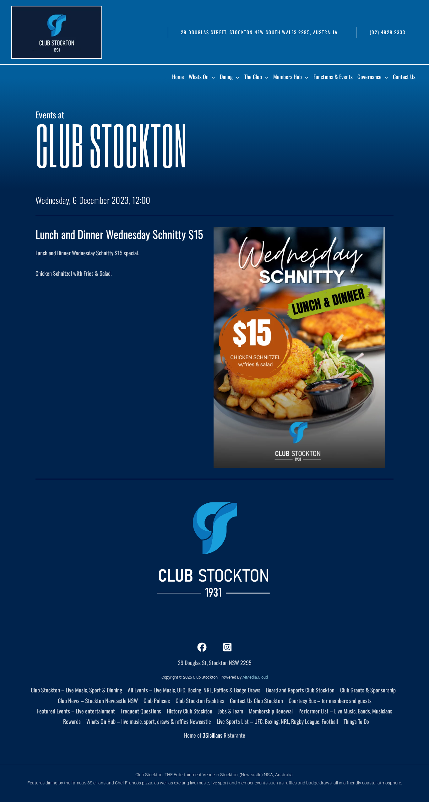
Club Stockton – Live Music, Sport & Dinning (76, 690)
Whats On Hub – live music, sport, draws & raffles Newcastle (148, 721)
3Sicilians (212, 735)
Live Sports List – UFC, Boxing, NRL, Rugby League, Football (277, 721)
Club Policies (157, 700)
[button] (259, 32)
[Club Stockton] (56, 31)
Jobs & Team (230, 711)
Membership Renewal (271, 711)
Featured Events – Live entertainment (76, 711)
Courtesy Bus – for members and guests (330, 700)
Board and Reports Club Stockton (300, 690)
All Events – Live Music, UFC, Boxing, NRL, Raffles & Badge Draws (194, 690)
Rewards (72, 721)
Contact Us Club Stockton (256, 700)
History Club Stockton (189, 711)
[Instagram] (227, 647)
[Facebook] (202, 647)
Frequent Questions (141, 711)
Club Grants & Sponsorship (368, 690)
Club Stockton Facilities (200, 700)
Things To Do (356, 721)
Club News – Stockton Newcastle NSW (98, 700)
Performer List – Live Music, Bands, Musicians (345, 711)
